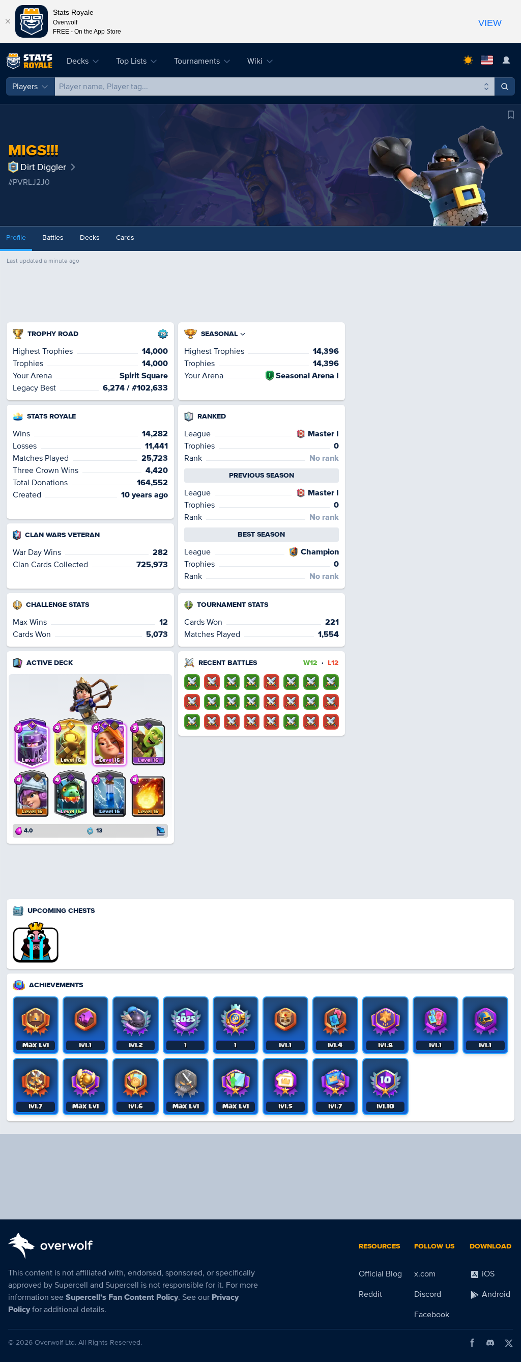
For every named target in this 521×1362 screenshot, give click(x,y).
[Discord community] (490, 1343)
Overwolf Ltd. (55, 1342)
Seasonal (219, 333)
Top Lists (131, 61)
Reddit (370, 1294)
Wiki (255, 61)
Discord (427, 1294)
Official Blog (380, 1274)
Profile (16, 237)
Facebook (431, 1315)
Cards (125, 237)
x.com (425, 1274)
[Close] (8, 21)
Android (495, 1294)
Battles (53, 237)
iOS (487, 1274)
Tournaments (197, 61)
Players (25, 86)
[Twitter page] (509, 1343)
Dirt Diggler (43, 167)
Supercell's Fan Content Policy (122, 1297)
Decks (78, 61)
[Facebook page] (472, 1343)
